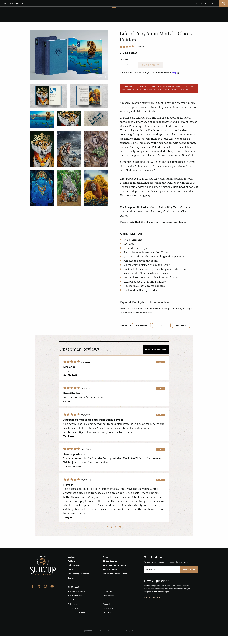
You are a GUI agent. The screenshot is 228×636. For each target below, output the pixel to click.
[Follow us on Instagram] (45, 587)
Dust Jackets (108, 595)
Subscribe (189, 569)
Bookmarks (108, 599)
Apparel (106, 603)
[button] (127, 46)
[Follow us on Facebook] (33, 587)
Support (195, 3)
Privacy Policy (125, 630)
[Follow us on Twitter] (38, 587)
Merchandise (108, 608)
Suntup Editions (43, 565)
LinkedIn (181, 325)
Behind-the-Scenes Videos (115, 573)
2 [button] (111, 527)
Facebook (141, 325)
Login (213, 3)
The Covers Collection (77, 612)
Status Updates (110, 560)
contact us (155, 591)
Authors (71, 560)
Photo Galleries (110, 569)
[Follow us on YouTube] (52, 587)
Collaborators (74, 565)
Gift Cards (107, 612)
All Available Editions (76, 591)
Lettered (156, 211)
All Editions (72, 603)
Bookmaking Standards (78, 573)
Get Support (152, 597)
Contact (204, 3)
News (105, 556)
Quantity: (124, 59)
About (70, 569)
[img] (72, 362)
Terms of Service (138, 630)
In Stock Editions (75, 595)
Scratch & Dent (74, 608)
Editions (71, 556)
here (167, 302)
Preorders (72, 599)
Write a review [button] (156, 349)
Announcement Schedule (114, 565)
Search (188, 3)
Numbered (169, 211)
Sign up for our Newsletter (13, 3)
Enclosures (107, 591)
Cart (223, 3)
